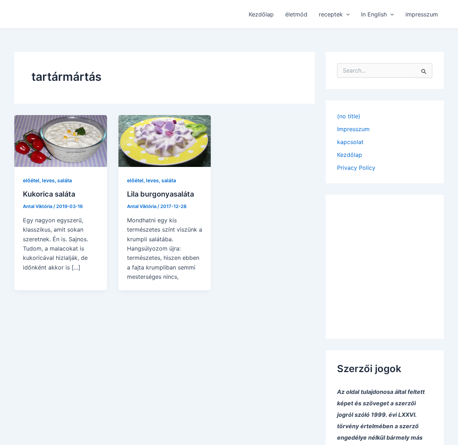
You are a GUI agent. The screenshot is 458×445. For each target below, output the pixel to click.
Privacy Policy (356, 167)
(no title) (348, 116)
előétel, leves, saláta (47, 180)
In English (374, 14)
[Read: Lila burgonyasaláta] (164, 140)
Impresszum (353, 129)
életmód (296, 14)
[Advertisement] (384, 262)
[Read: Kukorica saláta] (60, 140)
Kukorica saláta (49, 194)
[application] (346, 14)
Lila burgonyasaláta (160, 194)
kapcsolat (350, 141)
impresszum (421, 14)
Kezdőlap (261, 14)
